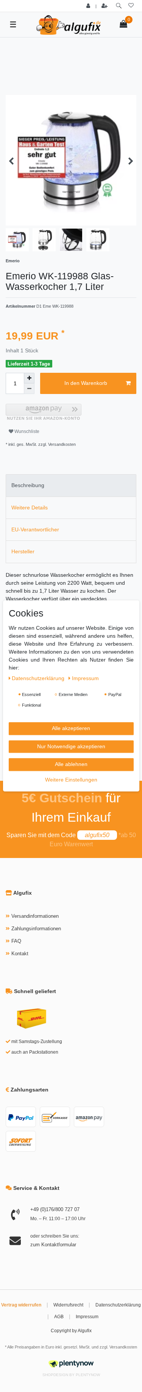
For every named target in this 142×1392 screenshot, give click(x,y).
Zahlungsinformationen (36, 928)
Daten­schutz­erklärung (39, 678)
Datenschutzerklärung (118, 1305)
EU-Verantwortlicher (35, 529)
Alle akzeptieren (71, 728)
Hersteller (22, 551)
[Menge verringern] (29, 388)
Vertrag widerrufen (21, 1305)
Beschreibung (27, 485)
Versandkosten (123, 1347)
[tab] (71, 485)
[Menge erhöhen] (29, 378)
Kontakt (19, 953)
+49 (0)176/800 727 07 (55, 1209)
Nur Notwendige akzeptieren (71, 746)
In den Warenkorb (85, 383)
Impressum (87, 1316)
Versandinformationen (35, 916)
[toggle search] (119, 6)
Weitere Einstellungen (71, 780)
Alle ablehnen (71, 764)
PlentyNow (88, 1375)
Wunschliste (26, 431)
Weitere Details (29, 507)
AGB (59, 1316)
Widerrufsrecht (68, 1305)
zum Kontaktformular (53, 1244)
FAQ (16, 941)
